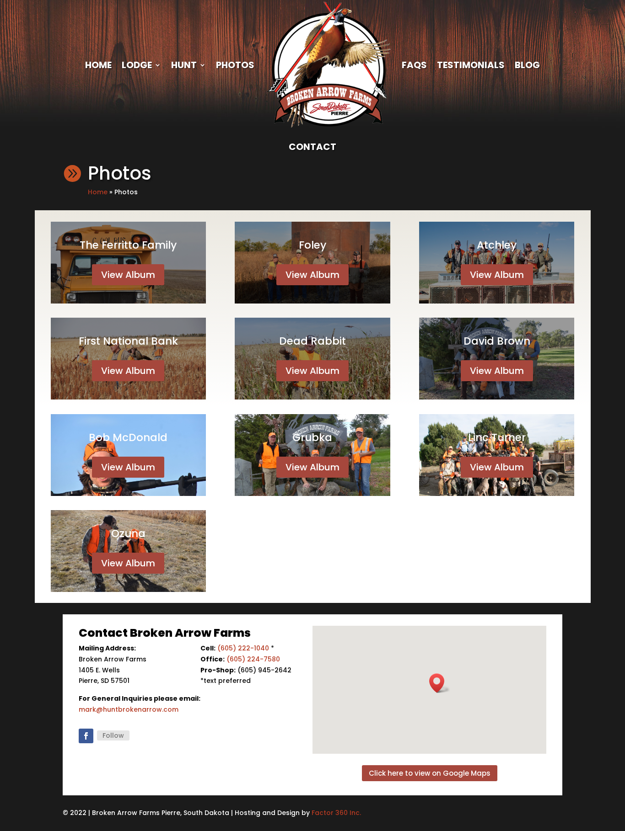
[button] (439, 683)
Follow (113, 735)
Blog (527, 65)
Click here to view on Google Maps (429, 773)
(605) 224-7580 (253, 659)
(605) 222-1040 (243, 648)
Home (98, 65)
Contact (312, 146)
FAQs (414, 65)
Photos (235, 65)
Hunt (184, 65)
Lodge (137, 65)
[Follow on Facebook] (86, 736)
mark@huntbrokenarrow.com (128, 709)
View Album (128, 274)
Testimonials (471, 65)
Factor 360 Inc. (336, 812)
